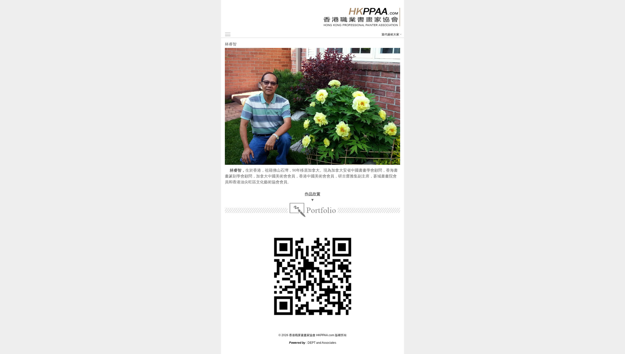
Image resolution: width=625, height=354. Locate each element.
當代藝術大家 (390, 34)
